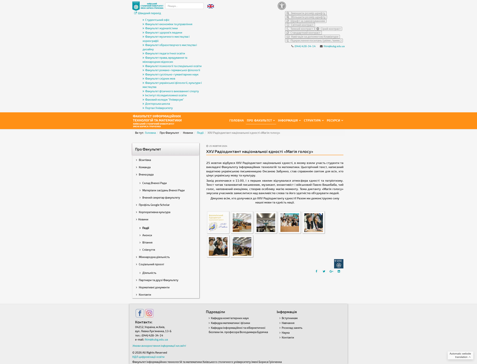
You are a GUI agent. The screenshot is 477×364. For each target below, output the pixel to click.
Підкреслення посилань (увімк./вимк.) (315, 40)
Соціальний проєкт (151, 264)
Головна (236, 120)
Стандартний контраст (305, 32)
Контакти (144, 294)
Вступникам (290, 318)
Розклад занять (292, 327)
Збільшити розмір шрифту (308, 17)
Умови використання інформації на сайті (159, 345)
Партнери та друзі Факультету (158, 280)
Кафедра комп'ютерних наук (230, 318)
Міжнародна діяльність (154, 257)
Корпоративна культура (154, 212)
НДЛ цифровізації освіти (148, 356)
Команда (144, 167)
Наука (286, 332)
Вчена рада (146, 174)
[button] (310, 5)
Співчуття (148, 249)
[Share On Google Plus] (332, 271)
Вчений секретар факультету (161, 197)
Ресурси (333, 120)
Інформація (288, 120)
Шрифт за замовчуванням (307, 21)
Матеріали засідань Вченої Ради (163, 190)
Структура (312, 120)
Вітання (147, 242)
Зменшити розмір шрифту (307, 13)
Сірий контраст (330, 28)
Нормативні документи (154, 287)
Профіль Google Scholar (154, 204)
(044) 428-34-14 (305, 46)
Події (200, 132)
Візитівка (144, 160)
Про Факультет (259, 120)
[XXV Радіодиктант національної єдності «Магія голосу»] (218, 222)
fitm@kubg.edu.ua (334, 46)
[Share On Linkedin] (339, 271)
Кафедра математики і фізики (230, 323)
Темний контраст (301, 28)
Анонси (147, 235)
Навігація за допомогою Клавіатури (314, 36)
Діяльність (149, 272)
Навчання (288, 323)
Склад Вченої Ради (154, 183)
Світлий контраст (301, 24)
